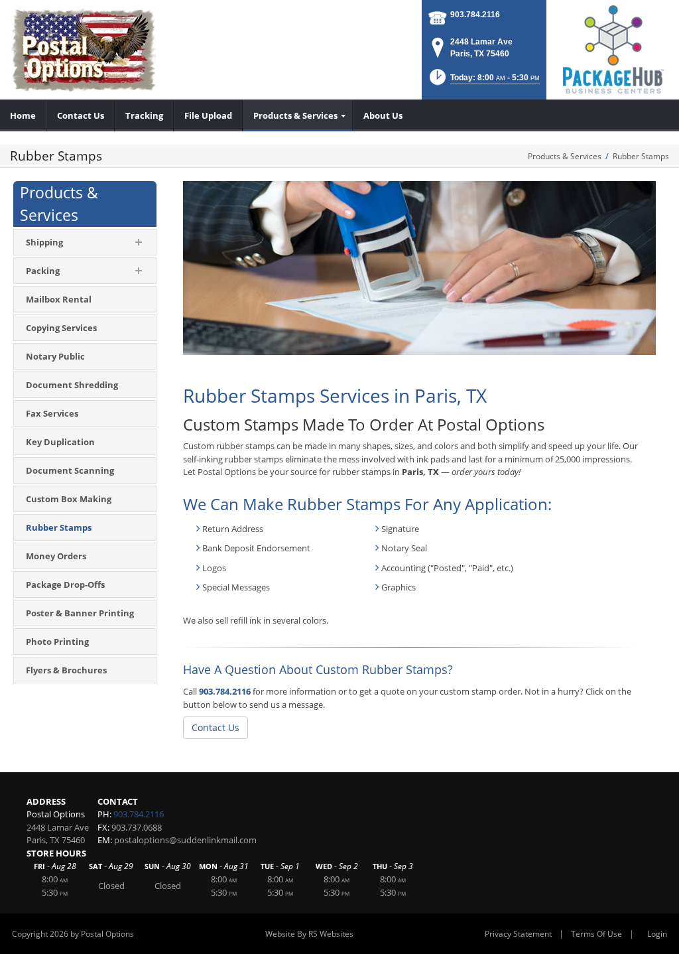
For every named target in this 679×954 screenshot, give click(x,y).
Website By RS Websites (309, 933)
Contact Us (215, 727)
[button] (483, 81)
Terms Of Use (596, 933)
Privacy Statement (518, 933)
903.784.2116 (475, 14)
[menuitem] (23, 115)
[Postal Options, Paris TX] (83, 50)
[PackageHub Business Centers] (612, 48)
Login (657, 933)
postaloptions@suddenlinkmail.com (185, 840)
